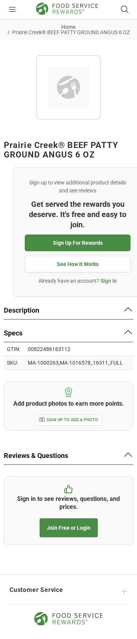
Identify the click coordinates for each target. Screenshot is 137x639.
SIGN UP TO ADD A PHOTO (72, 419)
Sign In (108, 281)
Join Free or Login (69, 528)
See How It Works (78, 264)
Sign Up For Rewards (78, 243)
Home (68, 27)
